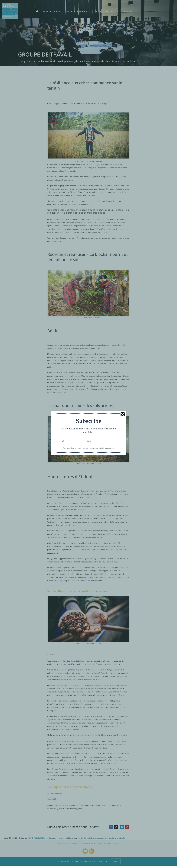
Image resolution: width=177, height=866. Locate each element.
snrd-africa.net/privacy (106, 448)
